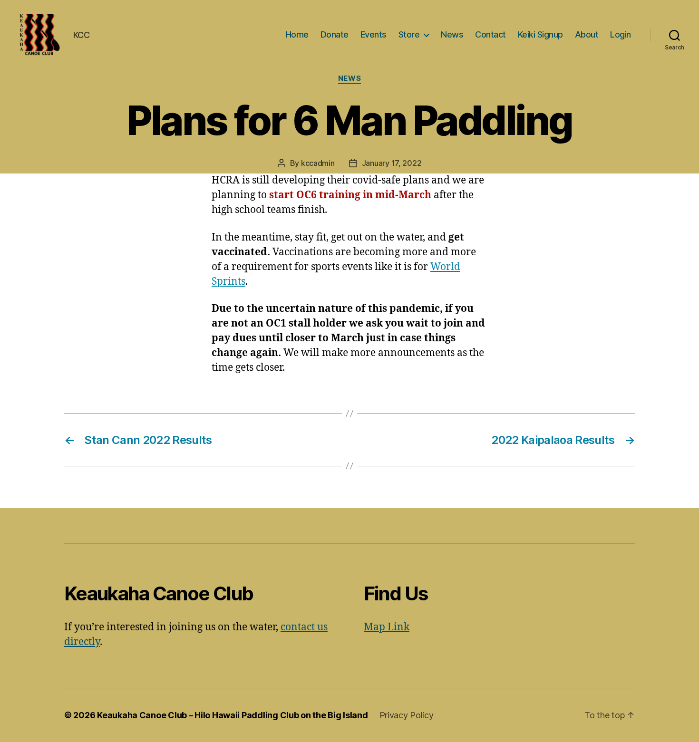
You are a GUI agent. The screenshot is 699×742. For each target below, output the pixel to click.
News (452, 34)
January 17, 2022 (392, 163)
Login (620, 34)
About (587, 34)
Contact (490, 34)
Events (373, 34)
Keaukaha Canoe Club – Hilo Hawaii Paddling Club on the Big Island (232, 715)
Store (409, 34)
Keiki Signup (540, 34)
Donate (334, 34)
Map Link (386, 627)
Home (297, 34)
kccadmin (318, 163)
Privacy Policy (406, 715)
